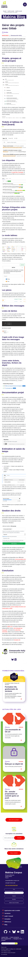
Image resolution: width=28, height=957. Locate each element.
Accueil (4, 11)
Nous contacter (14, 853)
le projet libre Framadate (17, 172)
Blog (5, 924)
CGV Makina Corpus (6, 950)
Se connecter (4, 954)
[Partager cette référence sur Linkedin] (15, 660)
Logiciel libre (4, 937)
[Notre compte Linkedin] (22, 931)
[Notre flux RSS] (9, 932)
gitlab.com (9, 626)
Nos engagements (6, 938)
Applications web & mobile (12, 910)
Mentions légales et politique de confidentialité (11, 949)
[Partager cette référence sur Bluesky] (12, 660)
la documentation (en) (20, 559)
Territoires (7, 913)
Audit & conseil (11, 11)
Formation (7, 919)
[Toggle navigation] (25, 4)
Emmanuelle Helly (16, 35)
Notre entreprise (14, 937)
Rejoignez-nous (17, 938)
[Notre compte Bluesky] (14, 931)
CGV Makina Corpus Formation (8, 952)
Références (7, 921)
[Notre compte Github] (5, 931)
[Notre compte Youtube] (18, 932)
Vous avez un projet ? (14, 819)
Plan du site (3, 947)
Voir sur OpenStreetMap (11, 885)
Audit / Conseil (8, 916)
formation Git (17, 639)
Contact (3, 940)
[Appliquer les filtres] (16, 943)
